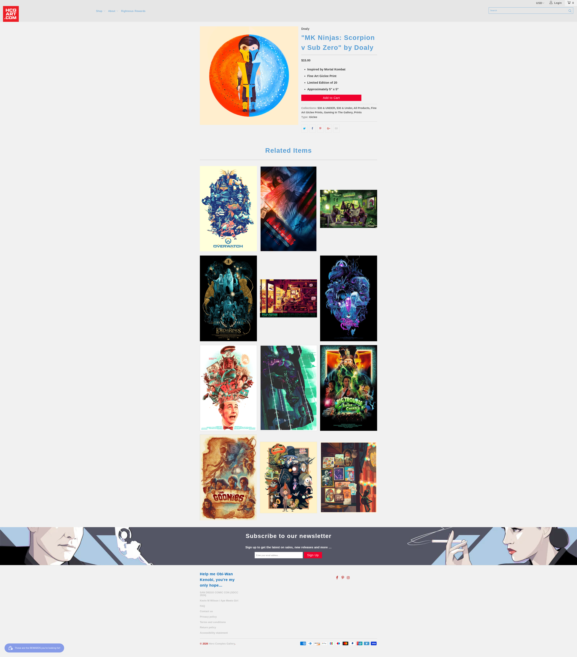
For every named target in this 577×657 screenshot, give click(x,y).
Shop (99, 11)
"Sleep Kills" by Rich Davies (288, 209)
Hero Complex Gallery (222, 643)
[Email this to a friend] (336, 128)
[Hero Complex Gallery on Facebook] (337, 578)
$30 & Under (344, 108)
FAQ (202, 606)
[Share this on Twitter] (304, 128)
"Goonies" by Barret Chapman (228, 477)
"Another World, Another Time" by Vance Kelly (348, 298)
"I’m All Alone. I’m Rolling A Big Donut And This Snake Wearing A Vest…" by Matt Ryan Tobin (228, 388)
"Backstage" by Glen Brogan (348, 477)
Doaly (305, 28)
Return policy (208, 627)
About (112, 11)
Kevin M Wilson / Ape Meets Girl (219, 600)
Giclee (313, 117)
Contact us (206, 611)
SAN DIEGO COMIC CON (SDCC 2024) (219, 594)
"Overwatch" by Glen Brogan (228, 208)
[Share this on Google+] (328, 128)
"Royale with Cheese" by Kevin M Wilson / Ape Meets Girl (288, 298)
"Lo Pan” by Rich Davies (348, 388)
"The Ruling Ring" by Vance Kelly (228, 298)
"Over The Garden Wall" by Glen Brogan (288, 477)
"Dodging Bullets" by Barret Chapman (288, 388)
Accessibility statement (214, 632)
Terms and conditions (213, 622)
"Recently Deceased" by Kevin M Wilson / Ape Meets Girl (348, 209)
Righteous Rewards (133, 11)
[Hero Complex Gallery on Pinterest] (343, 578)
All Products (361, 108)
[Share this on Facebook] (312, 128)
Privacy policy (208, 616)
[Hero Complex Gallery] (47, 14)
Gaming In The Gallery (338, 112)
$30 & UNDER (326, 108)
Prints (358, 112)
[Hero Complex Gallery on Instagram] (348, 578)
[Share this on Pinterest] (320, 128)
